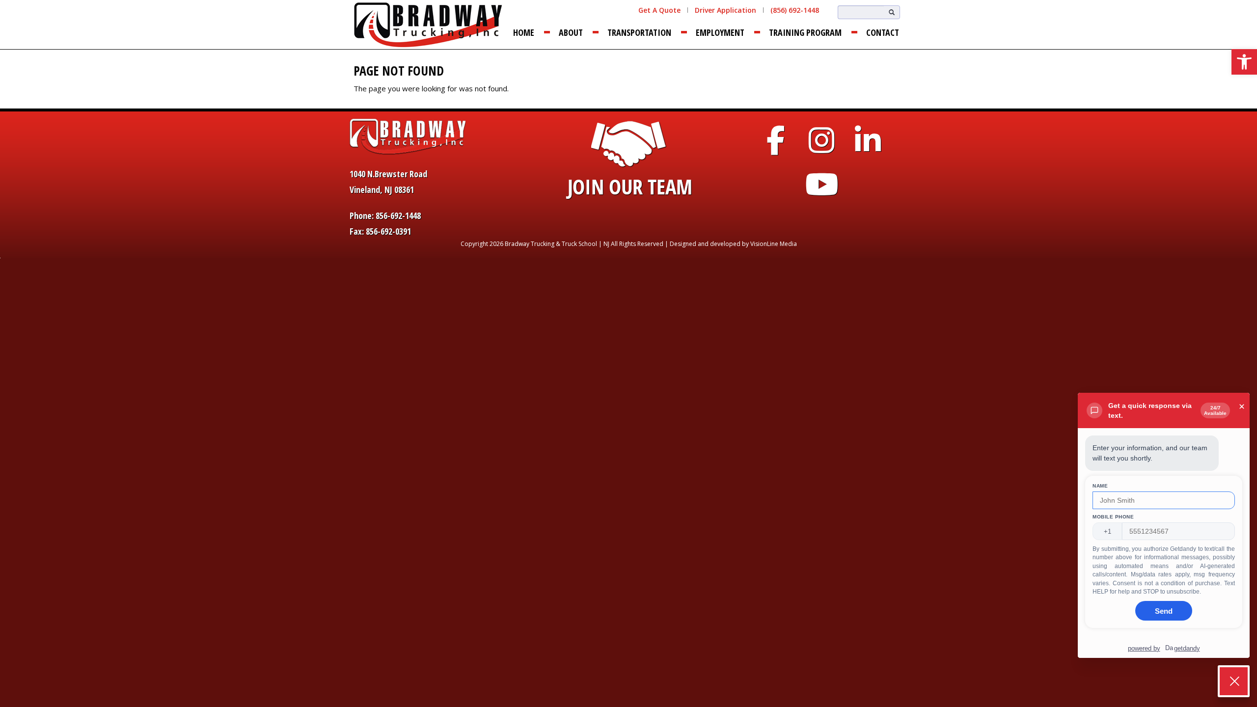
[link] (1244, 62)
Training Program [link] (805, 32)
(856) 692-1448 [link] (794, 10)
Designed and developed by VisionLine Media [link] (733, 244)
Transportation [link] (639, 32)
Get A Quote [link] (659, 10)
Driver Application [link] (725, 10)
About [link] (571, 32)
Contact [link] (882, 32)
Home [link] (523, 32)
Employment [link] (720, 32)
